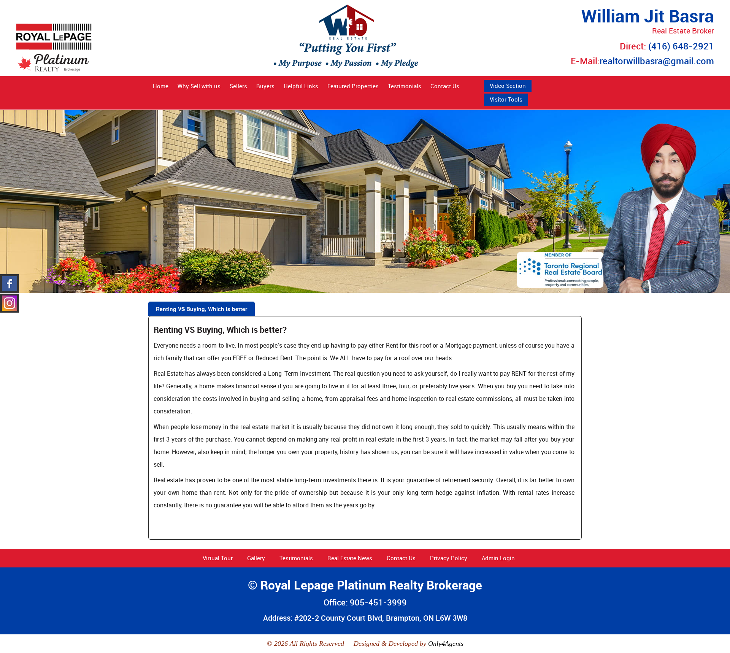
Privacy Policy (448, 558)
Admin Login (498, 558)
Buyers (265, 86)
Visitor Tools (506, 99)
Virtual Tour (218, 558)
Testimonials (404, 86)
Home (160, 86)
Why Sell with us (199, 86)
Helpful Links (301, 86)
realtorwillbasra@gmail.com (657, 61)
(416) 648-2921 (681, 46)
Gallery (256, 558)
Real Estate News (349, 558)
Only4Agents (445, 643)
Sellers (238, 86)
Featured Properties (353, 86)
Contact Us (444, 86)
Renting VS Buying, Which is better (201, 309)
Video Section (508, 85)
